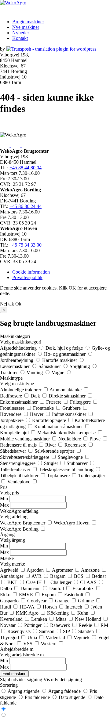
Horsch (50, 606)
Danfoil (57, 588)
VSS (28, 643)
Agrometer (63, 570)
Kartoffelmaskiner (60, 360)
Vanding (35, 372)
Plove (96, 438)
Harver (37, 414)
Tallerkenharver (15, 469)
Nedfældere (70, 438)
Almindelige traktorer (21, 389)
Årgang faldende (64, 691)
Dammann (31, 588)
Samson (47, 631)
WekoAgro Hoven (72, 522)
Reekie (86, 625)
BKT (13, 582)
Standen (86, 631)
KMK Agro (28, 613)
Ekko (6, 594)
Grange (63, 600)
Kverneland (12, 619)
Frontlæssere (13, 408)
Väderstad (56, 637)
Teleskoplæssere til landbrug (67, 469)
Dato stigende (71, 697)
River (51, 444)
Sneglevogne (71, 457)
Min (4, 498)
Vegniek (82, 637)
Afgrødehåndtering (19, 348)
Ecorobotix (83, 588)
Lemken (39, 619)
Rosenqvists (19, 631)
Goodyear (37, 600)
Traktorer (9, 372)
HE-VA (27, 606)
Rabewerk (60, 625)
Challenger (61, 582)
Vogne (58, 372)
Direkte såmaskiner (68, 395)
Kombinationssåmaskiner (59, 426)
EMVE (26, 594)
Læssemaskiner (15, 366)
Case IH (34, 582)
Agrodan (36, 570)
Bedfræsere (11, 395)
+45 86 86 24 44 (25, 206)
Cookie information (31, 272)
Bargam (58, 576)
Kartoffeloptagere (49, 420)
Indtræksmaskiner (69, 414)
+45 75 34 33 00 (25, 245)
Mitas (62, 619)
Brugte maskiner (28, 21)
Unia (33, 637)
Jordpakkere (12, 420)
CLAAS (89, 582)
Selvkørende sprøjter (55, 451)
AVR (37, 576)
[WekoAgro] (13, 2)
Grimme (86, 600)
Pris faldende (37, 697)
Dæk (36, 395)
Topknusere (59, 475)
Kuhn (83, 613)
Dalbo (6, 588)
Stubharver (78, 463)
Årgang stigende (23, 691)
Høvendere (11, 414)
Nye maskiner (25, 27)
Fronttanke (44, 408)
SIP (67, 631)
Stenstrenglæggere (18, 463)
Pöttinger (33, 625)
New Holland (88, 619)
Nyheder (20, 32)
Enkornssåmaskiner (19, 402)
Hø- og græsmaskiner (65, 354)
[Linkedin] (26, 145)
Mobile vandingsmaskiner (25, 438)
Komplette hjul (15, 432)
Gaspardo (10, 600)
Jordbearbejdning (17, 360)
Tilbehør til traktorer (20, 475)
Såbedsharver (13, 451)
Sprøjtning (80, 366)
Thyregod (10, 637)
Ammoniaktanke (66, 389)
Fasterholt (74, 594)
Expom (49, 594)
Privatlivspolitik (27, 277)
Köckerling (58, 613)
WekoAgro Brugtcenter (23, 522)
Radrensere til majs (19, 444)
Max (4, 505)
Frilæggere (81, 402)
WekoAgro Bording (20, 529)
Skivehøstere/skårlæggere (25, 457)
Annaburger (12, 576)
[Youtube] (16, 145)
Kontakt (20, 38)
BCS (79, 576)
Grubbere (72, 408)
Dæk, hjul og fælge (65, 348)
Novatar (8, 625)
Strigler (51, 463)
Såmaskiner (50, 366)
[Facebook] (5, 145)
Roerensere (75, 444)
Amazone (91, 570)
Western (49, 643)
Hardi (6, 606)
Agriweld (10, 570)
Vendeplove (19, 481)
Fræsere (54, 402)
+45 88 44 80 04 (25, 167)
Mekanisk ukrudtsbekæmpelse (67, 432)
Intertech (74, 606)
